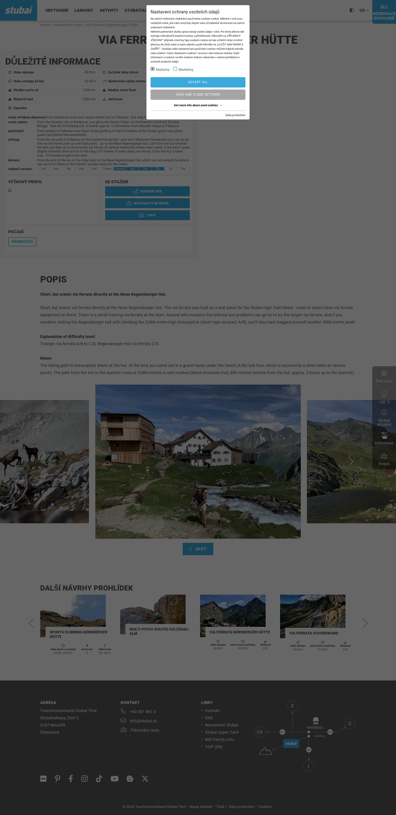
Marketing (186, 70)
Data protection (235, 115)
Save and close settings (198, 94)
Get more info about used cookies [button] (196, 105)
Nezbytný (163, 70)
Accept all (198, 82)
